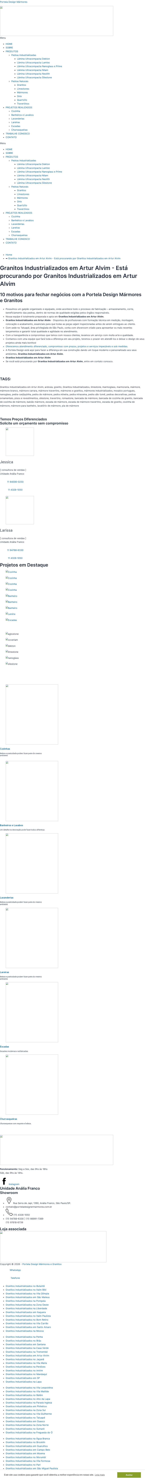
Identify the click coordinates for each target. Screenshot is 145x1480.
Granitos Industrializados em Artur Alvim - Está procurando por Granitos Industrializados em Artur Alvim (64, 258)
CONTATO (11, 137)
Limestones (23, 88)
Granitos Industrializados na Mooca (25, 1330)
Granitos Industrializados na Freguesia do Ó (29, 1432)
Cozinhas (5, 749)
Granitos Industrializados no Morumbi (26, 1457)
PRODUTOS (12, 51)
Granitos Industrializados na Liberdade (26, 1308)
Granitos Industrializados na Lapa (23, 1381)
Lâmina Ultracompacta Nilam (32, 70)
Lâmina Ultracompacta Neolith (33, 73)
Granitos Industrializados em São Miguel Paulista (32, 1468)
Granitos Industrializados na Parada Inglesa (29, 1402)
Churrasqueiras (19, 129)
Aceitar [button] (129, 1475)
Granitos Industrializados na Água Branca (28, 1438)
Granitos (21, 84)
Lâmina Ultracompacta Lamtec (33, 62)
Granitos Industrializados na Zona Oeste (27, 1304)
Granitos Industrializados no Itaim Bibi (26, 1289)
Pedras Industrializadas (23, 55)
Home (9, 254)
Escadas (15, 126)
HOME (9, 43)
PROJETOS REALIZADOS (19, 107)
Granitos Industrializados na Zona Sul (26, 1410)
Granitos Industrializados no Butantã (25, 1286)
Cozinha (15, 111)
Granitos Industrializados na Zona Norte (27, 1425)
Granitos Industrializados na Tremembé (27, 1351)
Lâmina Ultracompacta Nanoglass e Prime (39, 66)
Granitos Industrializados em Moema (25, 1453)
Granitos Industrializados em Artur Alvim (27, 1355)
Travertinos (23, 103)
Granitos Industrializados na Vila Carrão (27, 1323)
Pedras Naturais (19, 81)
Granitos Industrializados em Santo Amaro (28, 1327)
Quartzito (22, 99)
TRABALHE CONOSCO (18, 133)
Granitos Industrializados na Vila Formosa (28, 1460)
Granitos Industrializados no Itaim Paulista (28, 1315)
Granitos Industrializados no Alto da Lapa (28, 1399)
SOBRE (9, 47)
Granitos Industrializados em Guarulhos (27, 1446)
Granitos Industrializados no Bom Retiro (27, 1319)
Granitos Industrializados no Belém (24, 1395)
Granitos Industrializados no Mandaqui (26, 1374)
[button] (72, 38)
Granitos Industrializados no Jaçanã (25, 1359)
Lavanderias (17, 118)
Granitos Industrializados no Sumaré (25, 1428)
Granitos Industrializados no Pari (23, 1464)
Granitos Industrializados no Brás (23, 1340)
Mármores (22, 92)
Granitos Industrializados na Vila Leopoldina (29, 1387)
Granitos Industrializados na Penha (24, 1336)
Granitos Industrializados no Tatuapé (25, 1417)
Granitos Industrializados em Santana (26, 1344)
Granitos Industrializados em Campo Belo (28, 1449)
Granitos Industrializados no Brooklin (25, 1442)
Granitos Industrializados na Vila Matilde (27, 1391)
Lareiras (15, 122)
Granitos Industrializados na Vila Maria (26, 1363)
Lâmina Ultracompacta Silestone (34, 77)
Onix (19, 96)
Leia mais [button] (100, 1475)
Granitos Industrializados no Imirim (24, 1370)
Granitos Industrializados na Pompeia (26, 1300)
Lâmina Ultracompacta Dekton (33, 58)
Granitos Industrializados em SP (23, 1378)
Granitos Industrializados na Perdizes (25, 1366)
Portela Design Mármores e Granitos (41, 1264)
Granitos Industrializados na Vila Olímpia (27, 1293)
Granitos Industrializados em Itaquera (26, 1312)
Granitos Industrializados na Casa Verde (27, 1348)
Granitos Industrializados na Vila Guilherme (29, 1413)
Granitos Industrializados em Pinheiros (26, 1406)
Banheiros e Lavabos (22, 114)
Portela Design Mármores (13, 1)
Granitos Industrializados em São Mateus (28, 1297)
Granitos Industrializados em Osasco (25, 1421)
